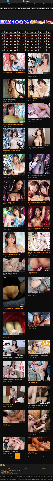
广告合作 (9, 468)
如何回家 (44, 468)
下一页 (42, 456)
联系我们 (26, 468)
